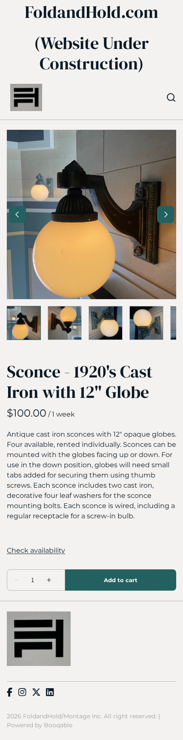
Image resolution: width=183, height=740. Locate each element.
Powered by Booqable (39, 725)
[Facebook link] (9, 693)
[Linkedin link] (50, 693)
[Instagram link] (22, 693)
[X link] (36, 693)
